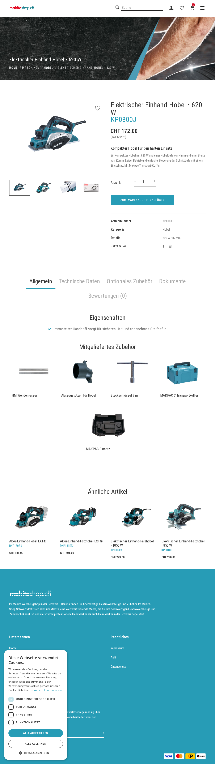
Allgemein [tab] (40, 281)
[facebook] (164, 246)
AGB (113, 657)
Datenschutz (118, 667)
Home (13, 648)
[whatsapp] (170, 246)
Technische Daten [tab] (79, 281)
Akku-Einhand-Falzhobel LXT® (81, 541)
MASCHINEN (30, 67)
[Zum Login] (171, 7)
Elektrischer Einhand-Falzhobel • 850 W (183, 543)
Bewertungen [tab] (107, 295)
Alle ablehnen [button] (35, 744)
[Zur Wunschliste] (182, 7)
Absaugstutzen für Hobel (78, 395)
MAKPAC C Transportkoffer (179, 395)
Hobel (48, 67)
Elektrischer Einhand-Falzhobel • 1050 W (132, 543)
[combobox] (142, 8)
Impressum (117, 648)
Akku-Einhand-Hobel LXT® (27, 541)
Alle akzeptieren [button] (35, 733)
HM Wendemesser (24, 395)
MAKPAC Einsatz (98, 449)
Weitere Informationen (48, 690)
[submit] (102, 733)
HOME (13, 67)
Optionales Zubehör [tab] (129, 281)
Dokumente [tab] (172, 281)
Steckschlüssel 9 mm (125, 395)
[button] (35, 753)
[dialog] (35, 705)
